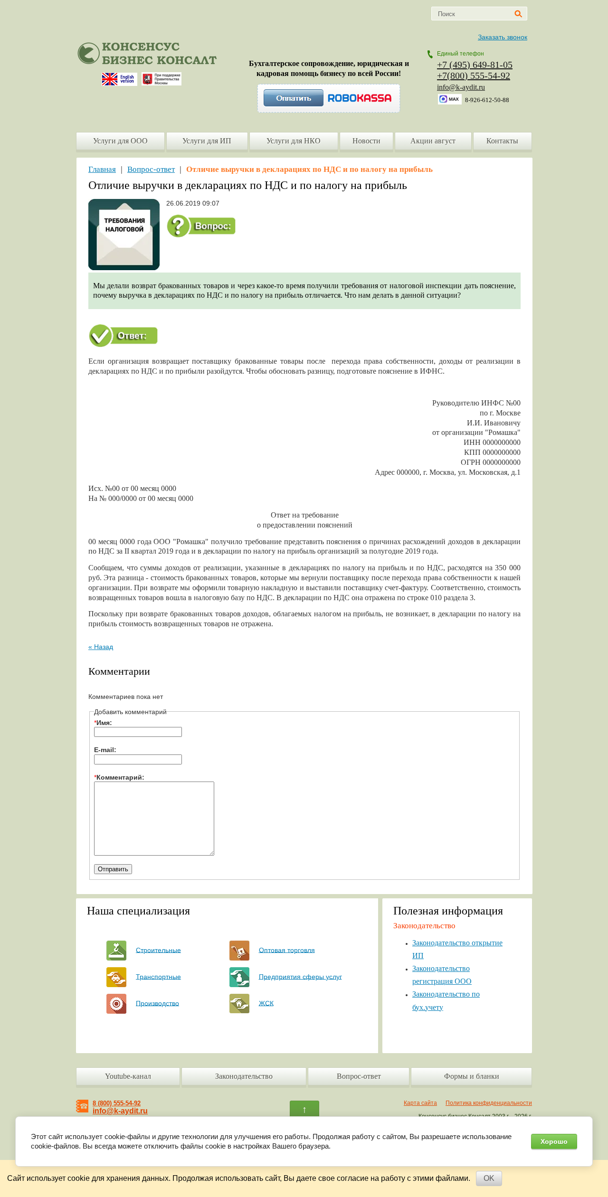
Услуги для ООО (120, 141)
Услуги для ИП (206, 141)
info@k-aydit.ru (461, 87)
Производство (157, 1003)
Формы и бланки (471, 1076)
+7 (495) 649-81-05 (475, 64)
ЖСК (266, 1003)
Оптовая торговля (287, 949)
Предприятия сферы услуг (300, 976)
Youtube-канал (128, 1076)
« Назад (100, 646)
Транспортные (158, 976)
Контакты (502, 141)
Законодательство (244, 1076)
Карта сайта (420, 1103)
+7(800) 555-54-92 (473, 75)
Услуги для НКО (293, 141)
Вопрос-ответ (151, 169)
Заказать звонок (502, 37)
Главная (102, 169)
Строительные (158, 949)
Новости (366, 141)
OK (489, 1178)
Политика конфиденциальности (489, 1103)
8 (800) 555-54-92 (117, 1103)
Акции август (433, 141)
